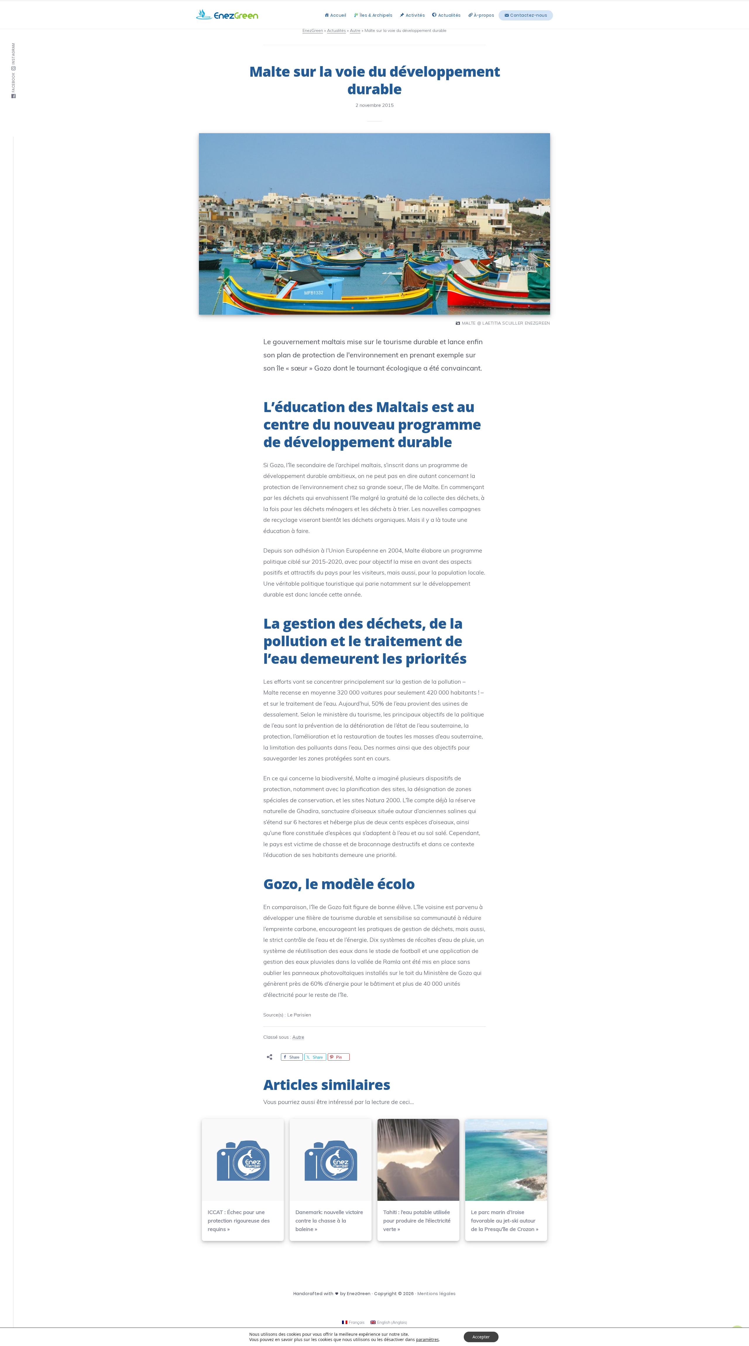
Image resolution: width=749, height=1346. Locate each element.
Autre (298, 1037)
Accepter (481, 1337)
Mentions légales (437, 1294)
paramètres (427, 1339)
